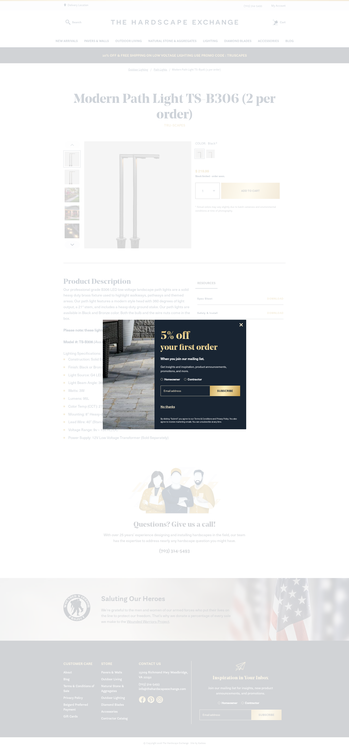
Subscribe (225, 391)
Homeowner (172, 379)
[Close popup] (241, 325)
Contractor (195, 379)
